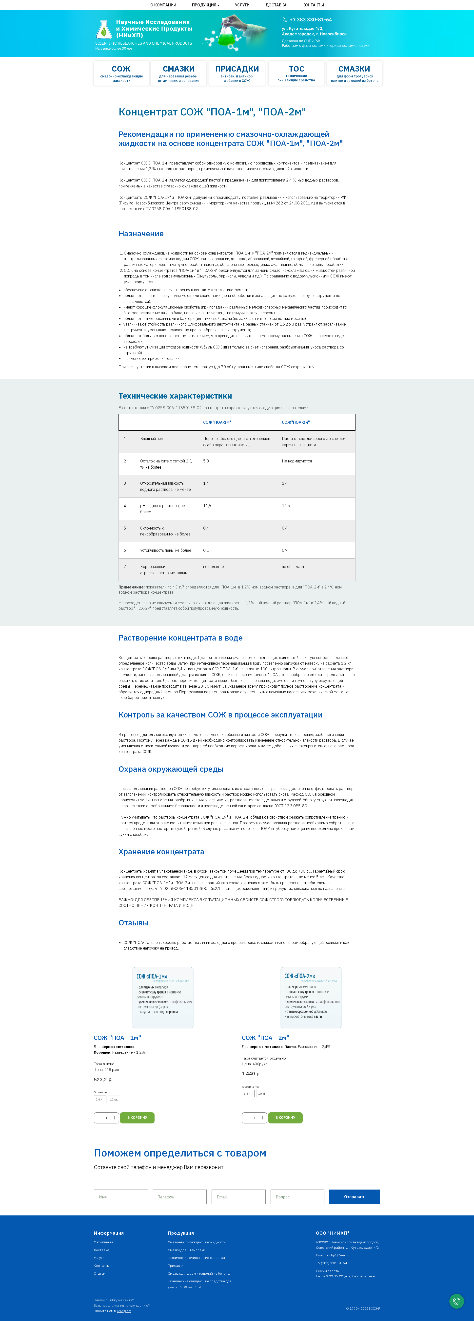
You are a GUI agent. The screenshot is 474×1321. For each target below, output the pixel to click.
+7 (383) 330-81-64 (331, 1263)
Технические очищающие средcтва (196, 1257)
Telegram (124, 1311)
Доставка (101, 1250)
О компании (103, 1242)
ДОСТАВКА (276, 4)
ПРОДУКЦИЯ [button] (204, 4)
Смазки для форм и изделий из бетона (199, 1273)
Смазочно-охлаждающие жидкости (197, 1242)
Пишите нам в (105, 1311)
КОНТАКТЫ (313, 4)
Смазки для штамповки (186, 1250)
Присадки (175, 1265)
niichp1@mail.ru (338, 1255)
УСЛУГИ (242, 4)
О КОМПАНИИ (163, 4)
